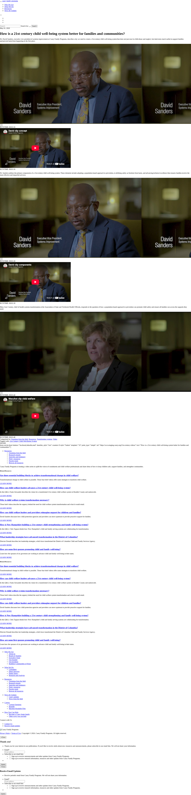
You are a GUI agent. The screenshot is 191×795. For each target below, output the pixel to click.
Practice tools (13, 461)
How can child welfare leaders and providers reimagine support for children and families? (40, 512)
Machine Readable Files (17, 709)
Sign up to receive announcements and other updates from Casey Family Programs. (40, 756)
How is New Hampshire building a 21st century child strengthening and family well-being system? (44, 525)
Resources (8, 9)
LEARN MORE (6, 483)
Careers (7, 703)
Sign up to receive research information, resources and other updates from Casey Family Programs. (45, 758)
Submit (3, 764)
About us (12, 654)
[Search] (30, 26)
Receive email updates (12, 726)
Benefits (12, 707)
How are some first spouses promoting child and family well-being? (30, 549)
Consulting (12, 669)
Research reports (14, 455)
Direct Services (14, 671)
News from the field (16, 699)
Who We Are (9, 5)
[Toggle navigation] (1, 1)
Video (55, 439)
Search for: (25, 26)
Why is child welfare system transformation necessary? (24, 500)
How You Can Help (11, 712)
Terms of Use (16, 733)
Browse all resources (16, 463)
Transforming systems (44, 439)
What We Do (9, 7)
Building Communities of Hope (20, 664)
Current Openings (15, 705)
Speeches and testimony (17, 457)
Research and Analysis (17, 675)
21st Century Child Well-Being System (23, 441)
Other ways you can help (17, 716)
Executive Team (14, 658)
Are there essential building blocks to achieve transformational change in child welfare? (39, 475)
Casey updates (14, 697)
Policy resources (14, 459)
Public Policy (13, 673)
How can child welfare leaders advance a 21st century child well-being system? (35, 488)
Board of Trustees (15, 656)
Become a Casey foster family (19, 714)
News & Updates (10, 11)
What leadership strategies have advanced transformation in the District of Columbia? (39, 537)
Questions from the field (19, 439)
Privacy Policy (5, 733)
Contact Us (8, 724)
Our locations (13, 662)
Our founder (13, 660)
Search (34, 26)
